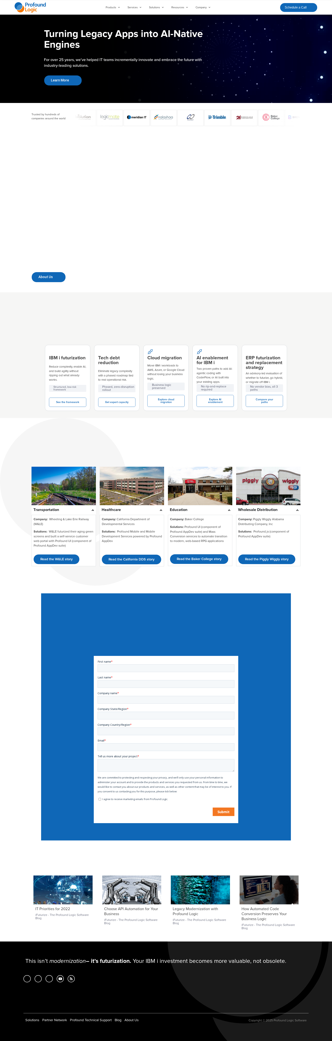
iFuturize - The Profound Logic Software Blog (62, 916)
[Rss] (71, 978)
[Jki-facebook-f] (38, 978)
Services (133, 7)
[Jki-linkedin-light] (27, 978)
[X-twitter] (49, 978)
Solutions (154, 7)
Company (201, 7)
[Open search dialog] (274, 7)
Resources (177, 7)
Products (111, 7)
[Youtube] (60, 978)
